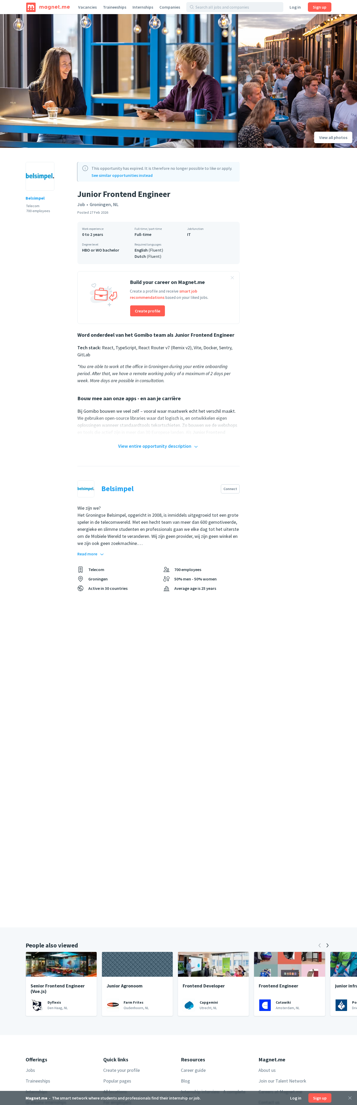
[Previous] (320, 945)
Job (81, 204)
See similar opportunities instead (122, 175)
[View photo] (119, 81)
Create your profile (121, 1070)
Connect (230, 488)
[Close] (350, 1098)
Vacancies (87, 7)
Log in (295, 7)
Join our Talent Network (282, 1081)
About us (267, 1070)
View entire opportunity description (154, 446)
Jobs (30, 1070)
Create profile (147, 310)
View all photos (333, 137)
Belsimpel (35, 198)
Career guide (193, 1070)
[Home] (48, 7)
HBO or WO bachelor (100, 250)
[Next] (327, 945)
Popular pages (117, 1081)
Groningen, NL (104, 204)
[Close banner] (232, 278)
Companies (169, 7)
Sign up (319, 7)
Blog (185, 1081)
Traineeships (114, 7)
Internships (143, 7)
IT (189, 234)
